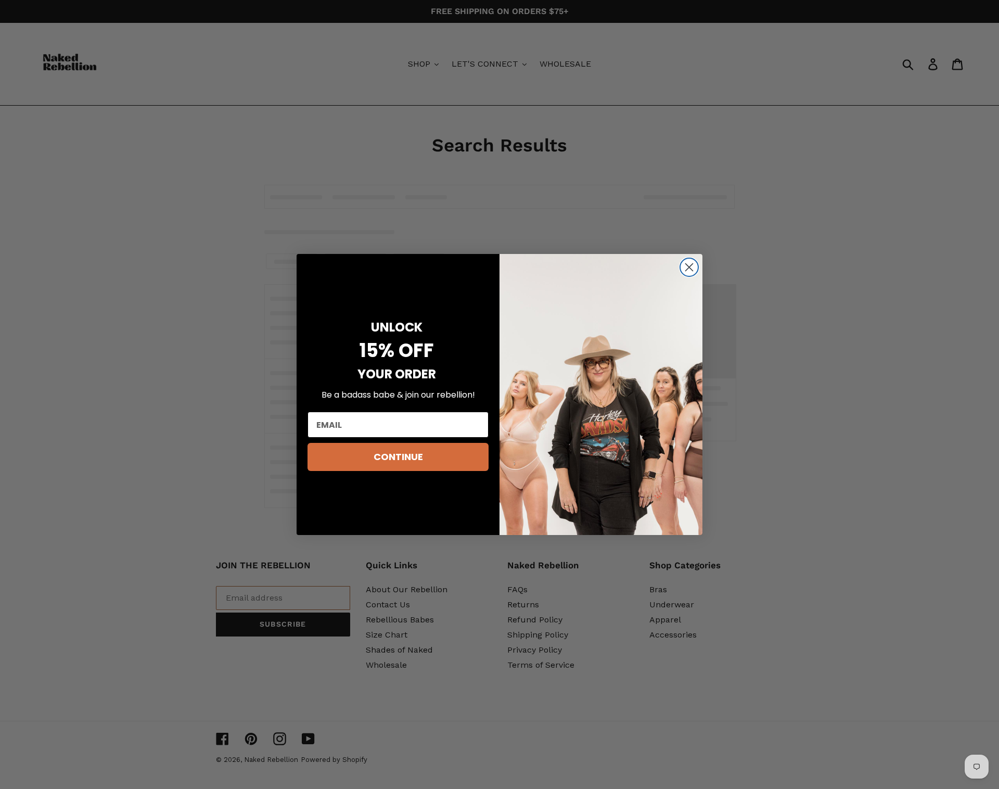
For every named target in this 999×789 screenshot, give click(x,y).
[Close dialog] (689, 267)
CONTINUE (398, 456)
